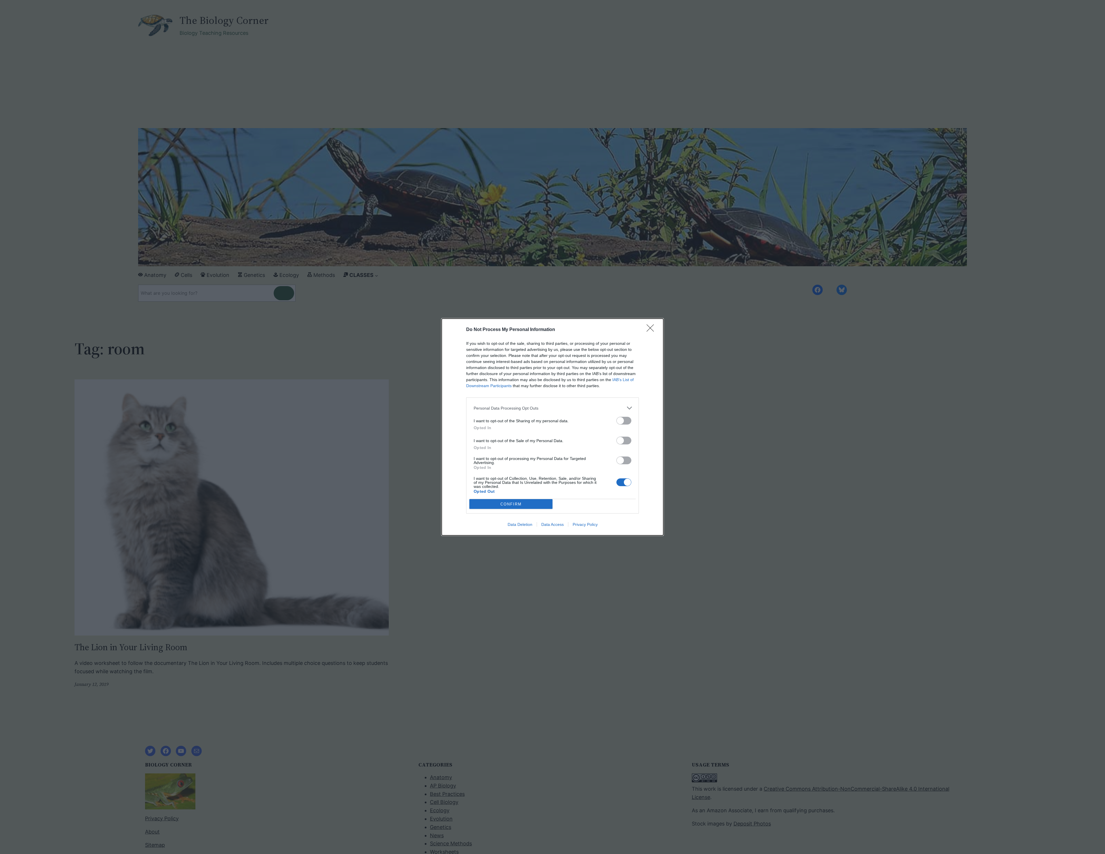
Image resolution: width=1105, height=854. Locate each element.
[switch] (623, 421)
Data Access (552, 524)
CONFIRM (511, 504)
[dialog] (552, 427)
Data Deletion (520, 524)
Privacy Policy (585, 524)
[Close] (652, 329)
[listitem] (552, 408)
